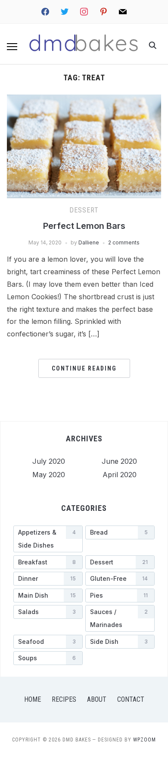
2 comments (124, 242)
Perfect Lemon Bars (84, 226)
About (96, 699)
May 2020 (48, 474)
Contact (130, 699)
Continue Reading (84, 368)
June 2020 (119, 461)
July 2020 (48, 461)
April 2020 (120, 474)
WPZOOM (144, 740)
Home (32, 699)
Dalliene (88, 242)
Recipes (64, 699)
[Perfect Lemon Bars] (84, 99)
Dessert (84, 210)
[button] (12, 46)
